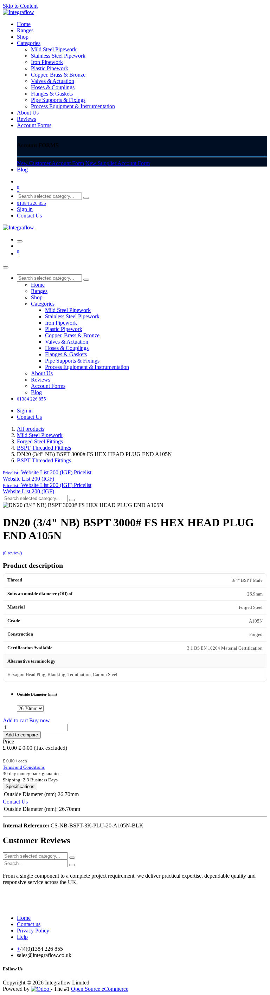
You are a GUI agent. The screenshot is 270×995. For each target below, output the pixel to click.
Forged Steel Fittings (40, 441)
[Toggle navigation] (19, 241)
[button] (47, 472)
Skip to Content (20, 6)
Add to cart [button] (16, 720)
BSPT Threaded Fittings (44, 448)
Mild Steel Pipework (40, 435)
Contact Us (29, 216)
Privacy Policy (33, 931)
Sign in (25, 209)
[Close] (5, 267)
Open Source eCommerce (99, 989)
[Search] (86, 198)
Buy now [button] (39, 720)
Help (22, 937)
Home (24, 918)
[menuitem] (24, 24)
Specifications (20, 786)
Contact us (28, 924)
